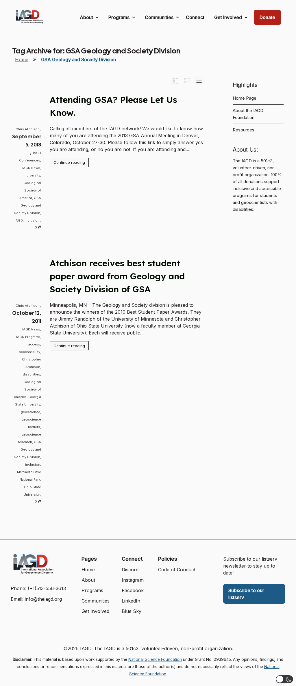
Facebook (133, 590)
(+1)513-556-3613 (47, 588)
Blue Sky (131, 611)
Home (21, 59)
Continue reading (69, 162)
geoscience (30, 412)
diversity (33, 175)
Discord (130, 569)
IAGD (19, 220)
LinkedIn (131, 601)
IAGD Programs (28, 337)
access (34, 344)
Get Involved (228, 17)
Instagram (133, 580)
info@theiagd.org (43, 599)
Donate (267, 17)
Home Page (244, 98)
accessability (29, 352)
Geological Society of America (30, 190)
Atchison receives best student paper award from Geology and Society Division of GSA (117, 276)
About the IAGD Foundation (248, 114)
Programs (119, 17)
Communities (160, 17)
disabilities (31, 374)
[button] (284, 679)
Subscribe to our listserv (246, 594)
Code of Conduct (176, 569)
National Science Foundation (155, 659)
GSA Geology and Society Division (27, 205)
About (87, 17)
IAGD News (31, 168)
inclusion (32, 220)
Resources (243, 130)
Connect (195, 17)
